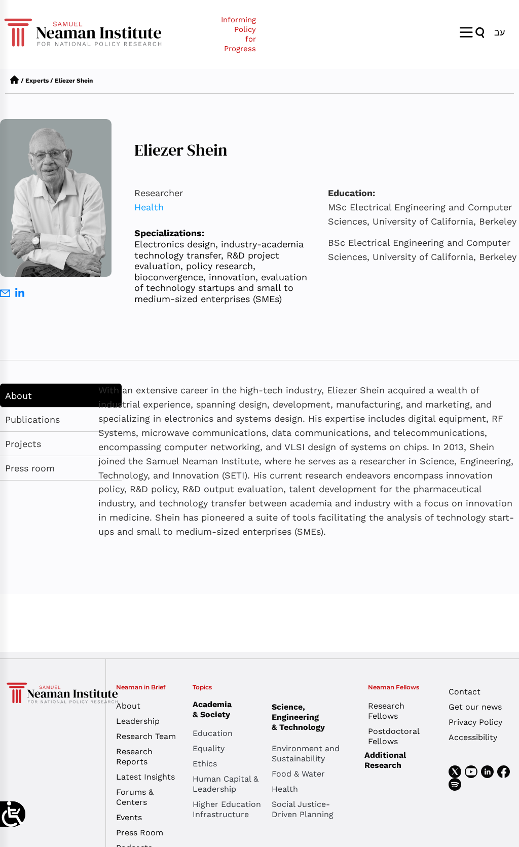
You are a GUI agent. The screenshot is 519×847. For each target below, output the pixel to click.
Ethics (205, 763)
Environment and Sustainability (306, 753)
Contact (464, 691)
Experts (37, 80)
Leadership (138, 721)
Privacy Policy (475, 722)
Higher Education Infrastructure (227, 809)
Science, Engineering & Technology (298, 717)
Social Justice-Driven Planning (302, 809)
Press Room (139, 832)
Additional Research (385, 760)
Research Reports (134, 756)
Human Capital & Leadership (225, 784)
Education (213, 733)
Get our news (475, 707)
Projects (23, 443)
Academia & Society (212, 709)
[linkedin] (19, 293)
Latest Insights (145, 777)
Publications (32, 419)
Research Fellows (386, 711)
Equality (209, 748)
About (18, 395)
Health (149, 207)
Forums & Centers (135, 797)
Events (129, 817)
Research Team (146, 736)
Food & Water (298, 774)
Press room (30, 468)
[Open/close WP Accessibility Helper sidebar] (12, 814)
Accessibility (473, 737)
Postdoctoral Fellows (393, 736)
